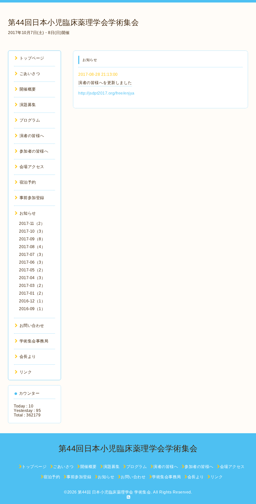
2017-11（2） (32, 223)
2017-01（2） (32, 293)
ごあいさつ (30, 74)
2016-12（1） (32, 301)
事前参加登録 (32, 198)
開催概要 (28, 89)
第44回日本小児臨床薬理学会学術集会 (73, 22)
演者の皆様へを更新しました (105, 83)
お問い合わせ (32, 325)
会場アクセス (32, 167)
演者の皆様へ (32, 136)
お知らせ (28, 213)
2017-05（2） (32, 270)
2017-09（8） (32, 239)
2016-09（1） (32, 309)
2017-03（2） (32, 285)
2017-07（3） (32, 254)
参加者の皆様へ (34, 151)
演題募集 (28, 105)
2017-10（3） (32, 231)
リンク (26, 372)
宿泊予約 (28, 182)
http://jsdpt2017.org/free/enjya (106, 93)
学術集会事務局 (34, 341)
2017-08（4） (32, 247)
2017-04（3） (32, 278)
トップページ (32, 58)
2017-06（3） (32, 262)
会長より (28, 356)
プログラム (30, 120)
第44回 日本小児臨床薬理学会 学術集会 (114, 492)
